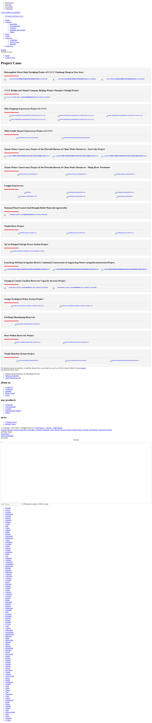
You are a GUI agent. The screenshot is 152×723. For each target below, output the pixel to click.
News (7, 34)
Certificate (13, 40)
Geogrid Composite (42, 430)
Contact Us (9, 46)
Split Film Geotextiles (27, 430)
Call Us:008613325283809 (10, 12)
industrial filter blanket (17, 30)
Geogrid (13, 28)
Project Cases (14, 42)
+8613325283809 (7, 436)
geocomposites (15, 26)
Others (12, 32)
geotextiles (13, 24)
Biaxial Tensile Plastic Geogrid (77, 430)
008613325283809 (12, 376)
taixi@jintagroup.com (13, 378)
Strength (13, 44)
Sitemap (49, 428)
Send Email (5, 434)
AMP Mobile (57, 428)
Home (7, 20)
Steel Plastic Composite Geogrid (100, 430)
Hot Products (40, 428)
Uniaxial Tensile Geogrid (10, 430)
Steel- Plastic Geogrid (58, 430)
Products (8, 22)
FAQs (7, 36)
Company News (11, 422)
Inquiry (83, 368)
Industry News (10, 424)
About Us (8, 38)
